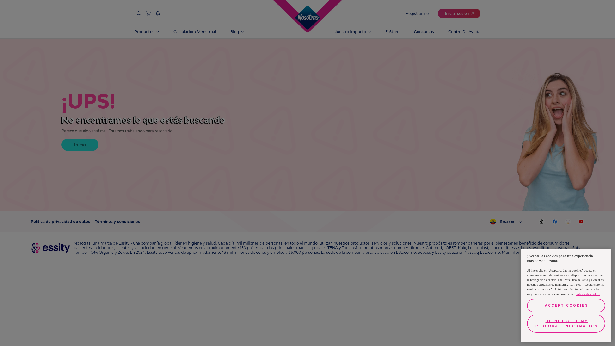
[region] (566, 295)
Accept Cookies (566, 305)
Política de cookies (588, 294)
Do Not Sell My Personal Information (566, 323)
